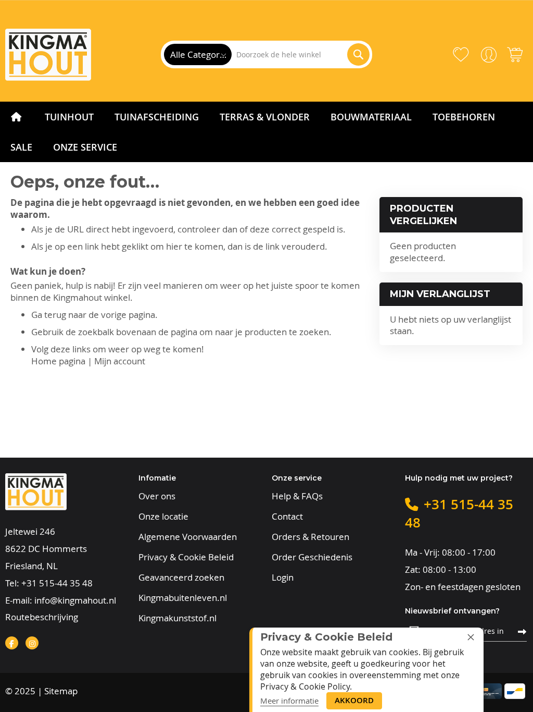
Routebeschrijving (41, 617)
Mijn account (119, 361)
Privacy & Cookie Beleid (186, 557)
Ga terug (48, 315)
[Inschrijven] (522, 631)
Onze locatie (163, 516)
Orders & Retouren (310, 537)
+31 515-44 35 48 (57, 583)
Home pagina (58, 361)
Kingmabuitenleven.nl (182, 598)
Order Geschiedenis (312, 557)
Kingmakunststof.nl (177, 618)
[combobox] (300, 54)
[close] (470, 637)
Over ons (156, 496)
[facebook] (11, 642)
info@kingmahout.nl (75, 600)
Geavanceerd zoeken (181, 577)
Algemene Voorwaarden (187, 537)
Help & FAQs (297, 496)
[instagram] (32, 642)
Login (283, 577)
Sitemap (61, 691)
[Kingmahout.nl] (48, 55)
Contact (287, 516)
